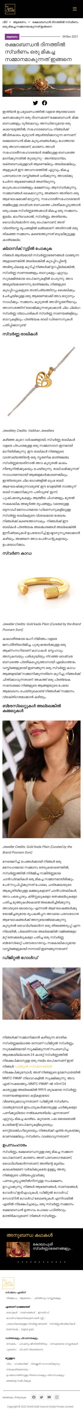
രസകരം (11, 1343)
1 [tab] (18, 1262)
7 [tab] (44, 1262)
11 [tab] (60, 1262)
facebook (34, 1397)
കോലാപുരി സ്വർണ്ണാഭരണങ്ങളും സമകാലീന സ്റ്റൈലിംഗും (53, 1248)
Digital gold (27, 1329)
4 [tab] (31, 1262)
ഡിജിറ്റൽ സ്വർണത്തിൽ (33, 1066)
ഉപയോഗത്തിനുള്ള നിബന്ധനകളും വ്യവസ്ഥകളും (35, 1375)
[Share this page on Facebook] (45, 103)
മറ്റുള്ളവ (10, 1358)
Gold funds (12, 1329)
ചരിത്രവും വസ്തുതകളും (47, 1298)
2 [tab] (22, 1262)
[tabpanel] (41, 1249)
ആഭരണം (12, 36)
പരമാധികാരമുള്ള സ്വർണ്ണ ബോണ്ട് (26, 1323)
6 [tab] (39, 1262)
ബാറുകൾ (11, 1312)
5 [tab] (35, 1262)
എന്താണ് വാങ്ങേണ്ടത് (17, 1306)
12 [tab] (65, 1262)
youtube (49, 1397)
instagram (57, 1397)
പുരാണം (11, 1349)
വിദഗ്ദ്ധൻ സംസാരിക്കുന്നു (44, 1363)
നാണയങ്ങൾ (27, 1312)
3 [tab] (27, 1262)
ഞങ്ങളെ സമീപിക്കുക (18, 1380)
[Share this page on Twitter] (35, 103)
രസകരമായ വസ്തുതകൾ (64, 1343)
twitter (41, 1397)
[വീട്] (10, 9)
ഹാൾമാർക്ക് (21, 1363)
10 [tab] (56, 1262)
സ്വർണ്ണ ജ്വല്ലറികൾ (62, 1323)
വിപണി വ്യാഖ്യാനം (31, 1349)
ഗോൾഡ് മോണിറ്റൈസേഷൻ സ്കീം (25, 1318)
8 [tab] (48, 1262)
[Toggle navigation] (76, 9)
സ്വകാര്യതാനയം (17, 1369)
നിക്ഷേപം (11, 1298)
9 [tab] (52, 1262)
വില (8, 1363)
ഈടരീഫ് (43, 1312)
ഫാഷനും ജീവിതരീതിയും (33, 1343)
